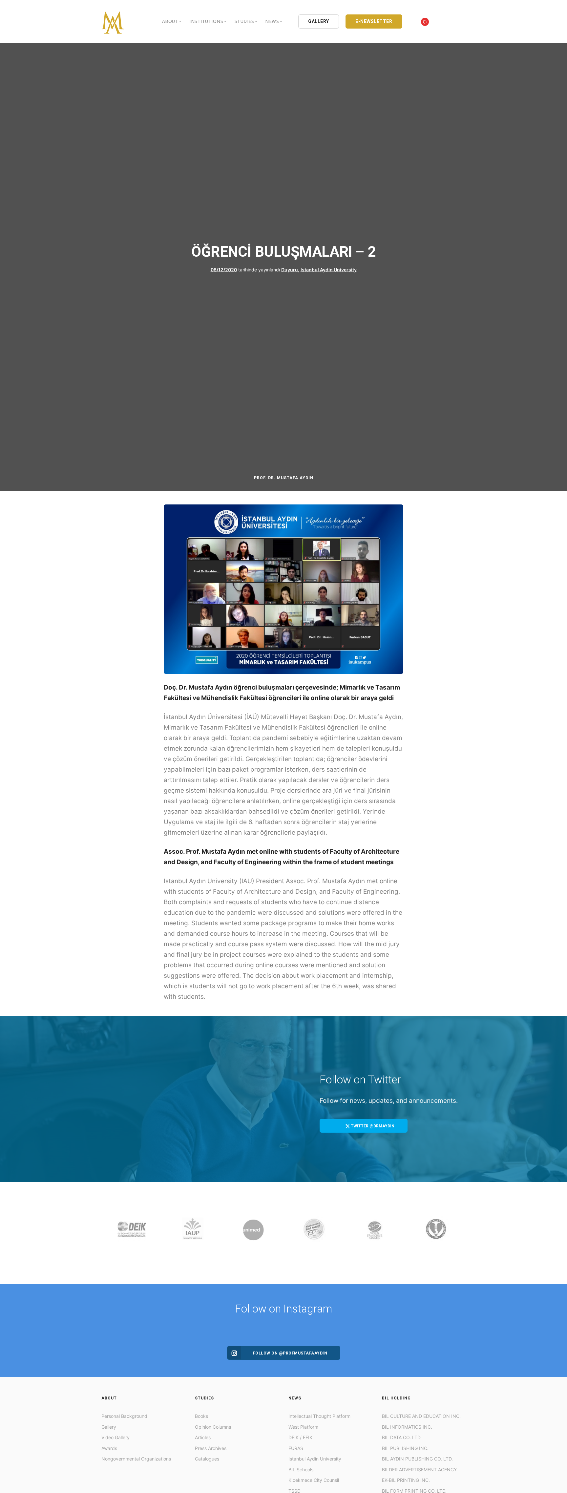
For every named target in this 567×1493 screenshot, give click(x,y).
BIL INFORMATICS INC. (407, 1427)
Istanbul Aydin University (329, 269)
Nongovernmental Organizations (136, 1458)
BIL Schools (300, 1469)
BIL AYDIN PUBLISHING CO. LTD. (417, 1458)
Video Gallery (115, 1437)
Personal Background (124, 1416)
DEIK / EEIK (300, 1437)
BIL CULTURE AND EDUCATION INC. (421, 1416)
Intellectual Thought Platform (319, 1416)
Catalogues (207, 1458)
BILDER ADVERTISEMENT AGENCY (419, 1469)
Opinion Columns (213, 1427)
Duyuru (289, 269)
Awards (109, 1448)
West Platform (303, 1427)
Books (201, 1416)
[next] (459, 1233)
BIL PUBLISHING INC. (405, 1448)
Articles (203, 1437)
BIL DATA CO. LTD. (402, 1437)
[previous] (107, 1233)
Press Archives (210, 1448)
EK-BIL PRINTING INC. (406, 1480)
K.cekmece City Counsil (313, 1480)
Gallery (108, 1427)
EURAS (295, 1448)
